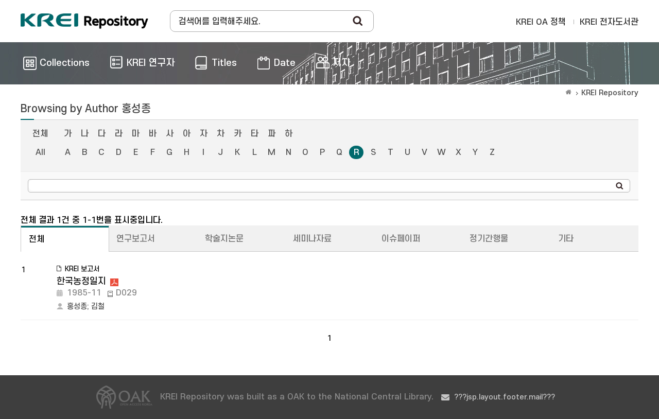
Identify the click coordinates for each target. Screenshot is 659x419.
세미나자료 (312, 238)
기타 (566, 238)
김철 (98, 306)
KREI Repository (609, 93)
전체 (40, 133)
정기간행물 (489, 238)
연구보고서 (135, 238)
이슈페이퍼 (400, 238)
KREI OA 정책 (541, 22)
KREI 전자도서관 (609, 22)
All (40, 152)
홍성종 (77, 306)
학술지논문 (224, 238)
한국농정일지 (81, 281)
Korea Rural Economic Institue (84, 21)
